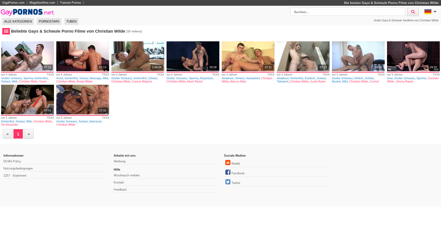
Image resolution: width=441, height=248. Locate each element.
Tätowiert (282, 81)
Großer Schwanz (11, 78)
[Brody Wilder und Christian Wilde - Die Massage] (82, 56)
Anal (390, 78)
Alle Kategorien (18, 21)
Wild (14, 81)
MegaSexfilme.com (42, 2)
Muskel (336, 81)
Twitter (236, 183)
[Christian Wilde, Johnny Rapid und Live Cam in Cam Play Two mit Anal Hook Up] (413, 56)
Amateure (228, 78)
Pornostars (49, 21)
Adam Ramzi (195, 81)
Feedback (120, 189)
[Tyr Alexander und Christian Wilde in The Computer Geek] (27, 100)
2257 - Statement (14, 175)
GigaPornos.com (13, 2)
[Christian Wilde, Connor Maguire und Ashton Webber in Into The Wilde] (137, 56)
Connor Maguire (142, 81)
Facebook (238, 173)
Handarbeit (253, 78)
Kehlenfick (41, 78)
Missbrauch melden (127, 175)
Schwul (5, 81)
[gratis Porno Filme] (27, 11)
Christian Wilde (28, 81)
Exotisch (310, 78)
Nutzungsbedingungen (18, 168)
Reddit (236, 163)
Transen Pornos (70, 2)
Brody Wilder (85, 81)
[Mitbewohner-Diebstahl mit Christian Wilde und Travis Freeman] (27, 56)
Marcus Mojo (238, 81)
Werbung (119, 161)
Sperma (28, 78)
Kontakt (119, 182)
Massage (95, 78)
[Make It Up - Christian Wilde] (82, 100)
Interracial (95, 121)
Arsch (59, 78)
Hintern (358, 78)
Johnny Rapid (404, 81)
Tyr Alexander (9, 124)
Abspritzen (206, 78)
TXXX (50, 74)
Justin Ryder (318, 81)
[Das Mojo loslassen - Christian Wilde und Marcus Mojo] (248, 56)
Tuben (71, 21)
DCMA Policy (12, 161)
